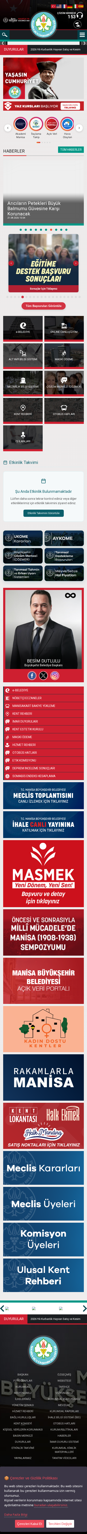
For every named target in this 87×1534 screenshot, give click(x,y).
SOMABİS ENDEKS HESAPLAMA (34, 776)
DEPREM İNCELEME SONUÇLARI (33, 768)
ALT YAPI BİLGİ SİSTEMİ (23, 359)
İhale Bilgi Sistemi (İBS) (64, 1417)
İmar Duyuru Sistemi (64, 1441)
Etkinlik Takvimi (23, 1447)
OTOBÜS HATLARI (64, 413)
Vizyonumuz (64, 1392)
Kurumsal (23, 1386)
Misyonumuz (23, 1392)
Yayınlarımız (22, 1458)
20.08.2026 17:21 (16, 217)
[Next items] (76, 263)
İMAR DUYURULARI (25, 721)
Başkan (23, 1374)
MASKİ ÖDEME (64, 359)
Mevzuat (64, 1405)
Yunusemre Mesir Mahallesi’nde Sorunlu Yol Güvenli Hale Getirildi (42, 211)
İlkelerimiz (23, 1399)
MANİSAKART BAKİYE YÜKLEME (33, 706)
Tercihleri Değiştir (60, 1524)
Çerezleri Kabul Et (29, 1524)
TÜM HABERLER (71, 149)
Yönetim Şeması (23, 1405)
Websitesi (15, 663)
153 (72, 16)
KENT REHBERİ (23, 413)
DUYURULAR (14, 49)
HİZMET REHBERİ (24, 745)
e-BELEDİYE (23, 331)
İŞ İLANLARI (22, 441)
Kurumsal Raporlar (64, 1411)
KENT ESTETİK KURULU (27, 729)
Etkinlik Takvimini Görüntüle (44, 513)
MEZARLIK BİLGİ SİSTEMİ (23, 386)
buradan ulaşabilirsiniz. (51, 1505)
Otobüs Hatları (64, 1423)
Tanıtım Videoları (64, 1458)
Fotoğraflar (16, 655)
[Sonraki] (79, 128)
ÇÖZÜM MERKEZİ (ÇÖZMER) (64, 386)
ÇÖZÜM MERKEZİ (66, 13)
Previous (3, 43)
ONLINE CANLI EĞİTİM (63, 331)
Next (83, 43)
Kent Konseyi (23, 1423)
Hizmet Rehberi (22, 1411)
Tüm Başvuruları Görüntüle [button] (43, 306)
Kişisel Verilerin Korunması (23, 1429)
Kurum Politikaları (64, 1429)
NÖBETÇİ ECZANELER (27, 698)
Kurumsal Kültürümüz (64, 1399)
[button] (43, 263)
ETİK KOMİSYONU (24, 760)
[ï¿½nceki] (8, 128)
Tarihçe (64, 1386)
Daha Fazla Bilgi (15, 1514)
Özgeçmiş (16, 648)
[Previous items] (11, 263)
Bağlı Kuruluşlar (23, 1417)
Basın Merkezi (23, 1435)
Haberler (64, 1435)
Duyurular (23, 1441)
